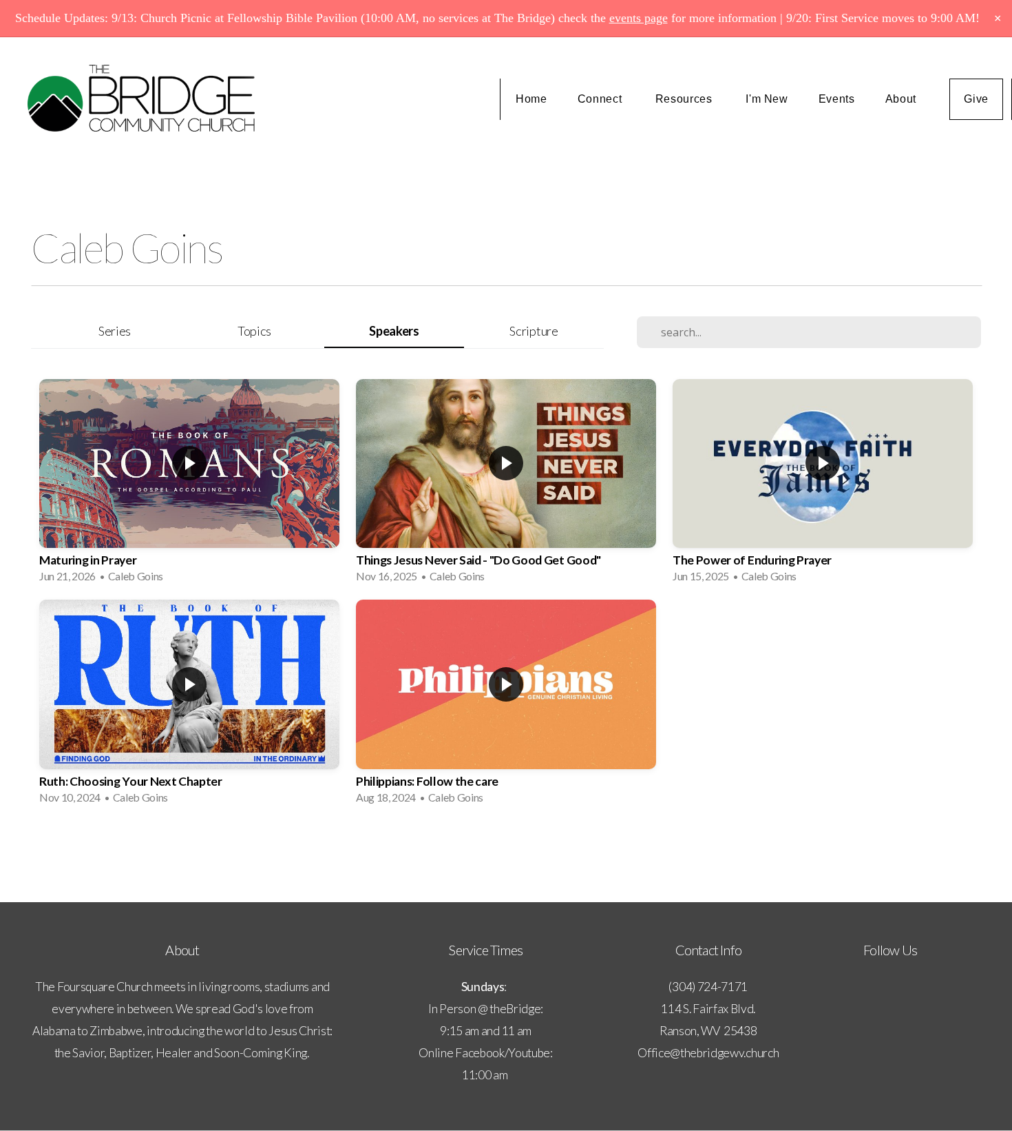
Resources (685, 99)
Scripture (533, 330)
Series (114, 330)
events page (638, 18)
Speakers (394, 330)
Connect (601, 99)
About (902, 99)
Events (837, 99)
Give (976, 99)
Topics (254, 330)
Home (531, 99)
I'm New (767, 99)
